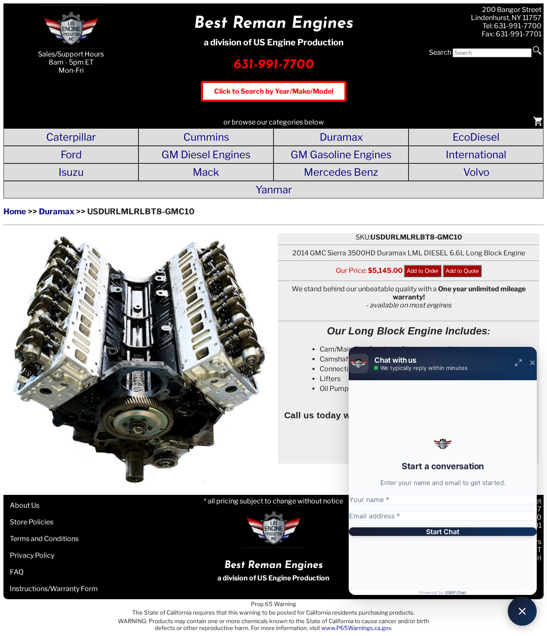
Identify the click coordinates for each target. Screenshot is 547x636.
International (476, 154)
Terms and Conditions (44, 539)
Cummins (206, 137)
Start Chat (442, 531)
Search (440, 52)
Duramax (341, 137)
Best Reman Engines (273, 23)
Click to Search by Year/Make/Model (273, 91)
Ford (71, 154)
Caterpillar (71, 137)
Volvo (476, 172)
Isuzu (71, 172)
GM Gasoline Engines (341, 154)
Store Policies (31, 522)
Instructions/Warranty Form (54, 589)
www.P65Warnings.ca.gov (356, 627)
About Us (24, 505)
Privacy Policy (32, 555)
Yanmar (274, 189)
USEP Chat (455, 592)
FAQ (17, 572)
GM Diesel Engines (206, 154)
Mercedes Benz (341, 172)
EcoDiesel (476, 137)
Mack (206, 172)
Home (14, 211)
